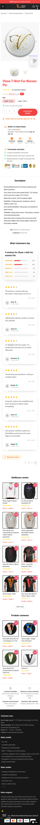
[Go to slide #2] (25, 72)
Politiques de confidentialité (10, 748)
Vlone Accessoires (15, 13)
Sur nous (4, 742)
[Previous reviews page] (25, 463)
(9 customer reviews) (19, 90)
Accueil (3, 13)
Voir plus (20, 607)
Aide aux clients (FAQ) (8, 784)
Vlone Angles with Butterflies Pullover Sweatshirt (27, 533)
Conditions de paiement (9, 775)
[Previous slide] (4, 41)
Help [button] (36, 822)
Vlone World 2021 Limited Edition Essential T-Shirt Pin (11, 670)
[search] (33, 6)
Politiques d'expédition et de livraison (13, 772)
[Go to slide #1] (14, 72)
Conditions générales (8, 745)
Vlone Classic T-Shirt (9, 594)
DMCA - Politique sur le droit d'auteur (13, 751)
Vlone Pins (29, 13)
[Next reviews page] (35, 463)
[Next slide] (36, 41)
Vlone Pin (24, 668)
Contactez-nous (6, 781)
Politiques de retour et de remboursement (15, 778)
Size (4, 98)
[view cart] (37, 6)
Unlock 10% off (4, 815)
